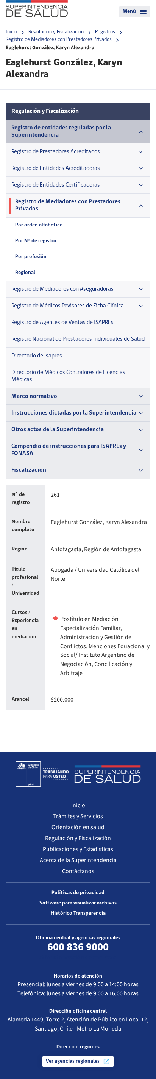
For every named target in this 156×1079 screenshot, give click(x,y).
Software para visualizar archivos (78, 903)
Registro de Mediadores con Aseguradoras (62, 289)
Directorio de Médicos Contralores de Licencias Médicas (68, 376)
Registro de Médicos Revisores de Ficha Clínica (67, 306)
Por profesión (31, 257)
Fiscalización (28, 470)
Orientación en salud (78, 827)
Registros (105, 32)
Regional (25, 273)
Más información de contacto (78, 958)
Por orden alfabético (39, 225)
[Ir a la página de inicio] (37, 8)
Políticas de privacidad (78, 893)
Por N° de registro (35, 241)
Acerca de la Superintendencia (78, 860)
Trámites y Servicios (78, 816)
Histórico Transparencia (78, 913)
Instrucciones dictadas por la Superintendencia (73, 413)
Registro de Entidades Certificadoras (55, 185)
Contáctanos (78, 871)
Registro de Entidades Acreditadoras (55, 168)
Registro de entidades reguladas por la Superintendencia (61, 131)
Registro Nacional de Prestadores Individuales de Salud (78, 339)
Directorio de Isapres (36, 356)
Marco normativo (34, 396)
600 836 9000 (78, 948)
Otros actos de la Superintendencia (57, 430)
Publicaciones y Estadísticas (78, 849)
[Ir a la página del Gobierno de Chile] (42, 773)
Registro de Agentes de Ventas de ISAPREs (62, 323)
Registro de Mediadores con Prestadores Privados (59, 39)
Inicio (11, 32)
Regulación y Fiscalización (56, 32)
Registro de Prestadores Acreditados (55, 152)
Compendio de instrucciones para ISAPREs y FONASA (68, 450)
